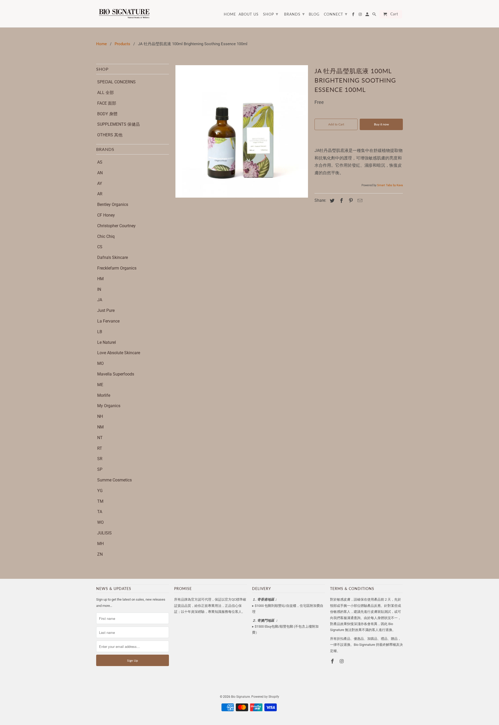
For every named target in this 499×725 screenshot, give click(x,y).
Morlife (103, 395)
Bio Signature (240, 697)
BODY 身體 (107, 113)
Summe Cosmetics (114, 480)
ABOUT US (249, 14)
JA (99, 299)
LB (99, 331)
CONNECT (335, 14)
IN (99, 289)
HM (100, 278)
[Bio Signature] (124, 13)
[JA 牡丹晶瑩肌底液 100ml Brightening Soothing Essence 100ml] (241, 131)
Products (122, 44)
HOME (230, 14)
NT (100, 437)
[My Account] (367, 15)
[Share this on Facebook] (341, 200)
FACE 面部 (106, 103)
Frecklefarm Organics (116, 268)
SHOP (270, 14)
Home (101, 44)
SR (99, 458)
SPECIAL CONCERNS (116, 81)
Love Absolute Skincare (118, 352)
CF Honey (106, 215)
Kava (400, 185)
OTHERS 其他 (109, 134)
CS (99, 246)
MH (100, 543)
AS (99, 162)
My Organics (108, 405)
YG (100, 490)
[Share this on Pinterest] (350, 200)
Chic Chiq (106, 236)
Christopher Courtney (116, 225)
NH (100, 416)
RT (99, 448)
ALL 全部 (105, 92)
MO (100, 363)
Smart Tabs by (387, 185)
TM (100, 501)
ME (100, 384)
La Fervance (108, 321)
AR (99, 193)
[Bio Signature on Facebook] (333, 661)
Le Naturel (106, 342)
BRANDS (294, 14)
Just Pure (106, 310)
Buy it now (381, 124)
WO (100, 522)
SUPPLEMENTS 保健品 (118, 124)
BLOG (314, 14)
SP (99, 469)
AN (100, 172)
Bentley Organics (112, 204)
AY (99, 183)
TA (99, 511)
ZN (100, 554)
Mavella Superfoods (115, 374)
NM (100, 427)
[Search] (374, 15)
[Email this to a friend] (359, 200)
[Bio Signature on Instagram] (342, 661)
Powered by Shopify (265, 697)
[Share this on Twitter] (331, 200)
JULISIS (104, 533)
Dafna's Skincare (112, 257)
